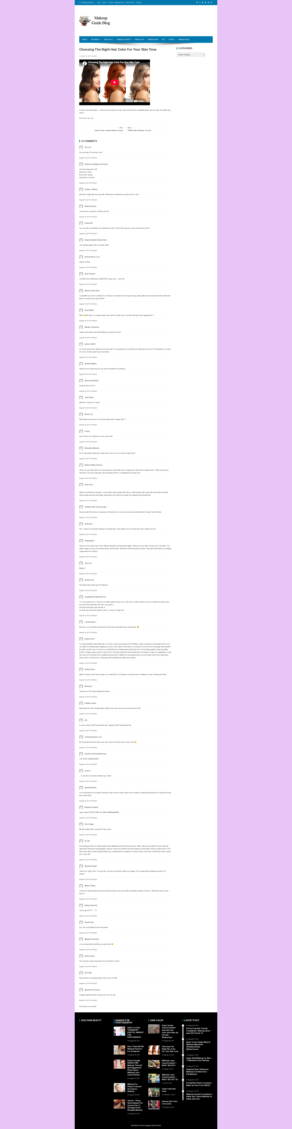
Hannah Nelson (90, 788)
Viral (147, 1125)
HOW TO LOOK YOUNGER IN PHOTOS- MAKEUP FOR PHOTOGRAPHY (135, 1032)
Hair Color (90, 118)
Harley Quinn (90, 956)
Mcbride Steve (90, 206)
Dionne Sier (89, 922)
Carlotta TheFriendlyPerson (95, 754)
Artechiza (88, 686)
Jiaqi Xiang (89, 397)
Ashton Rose (90, 639)
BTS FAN (88, 973)
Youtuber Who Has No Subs (95, 507)
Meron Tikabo (90, 886)
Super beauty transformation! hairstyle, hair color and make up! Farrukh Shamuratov (170, 1031)
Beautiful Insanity (91, 807)
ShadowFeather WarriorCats (96, 240)
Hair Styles (108, 39)
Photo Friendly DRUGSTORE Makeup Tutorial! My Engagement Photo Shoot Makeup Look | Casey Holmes (134, 1068)
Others (171, 39)
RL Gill (87, 841)
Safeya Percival (91, 905)
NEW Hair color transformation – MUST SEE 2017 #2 (170, 1077)
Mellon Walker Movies (93, 465)
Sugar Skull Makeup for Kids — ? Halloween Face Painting (199, 1059)
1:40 (80, 759)
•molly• (87, 431)
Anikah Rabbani (91, 364)
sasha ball (89, 223)
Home (99, 2)
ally (86, 720)
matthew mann (90, 703)
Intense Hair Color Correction (170, 1102)
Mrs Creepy (89, 824)
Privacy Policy (129, 2)
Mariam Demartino (92, 327)
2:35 (84, 436)
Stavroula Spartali (91, 380)
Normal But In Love (92, 257)
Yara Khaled (89, 310)
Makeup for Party (123, 39)
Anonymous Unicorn (92, 990)
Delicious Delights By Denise (96, 164)
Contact (110, 2)
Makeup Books (184, 39)
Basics (84, 39)
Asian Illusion (90, 274)
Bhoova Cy (89, 414)
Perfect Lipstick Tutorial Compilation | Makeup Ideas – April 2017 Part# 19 (198, 1030)
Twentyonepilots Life (93, 737)
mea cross (89, 484)
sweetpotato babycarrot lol (95, 597)
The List (88, 147)
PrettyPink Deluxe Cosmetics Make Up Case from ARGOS (199, 1084)
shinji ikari (88, 524)
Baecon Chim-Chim (92, 291)
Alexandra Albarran (92, 448)
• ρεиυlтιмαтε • (90, 622)
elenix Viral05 (90, 344)
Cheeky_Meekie (91, 189)
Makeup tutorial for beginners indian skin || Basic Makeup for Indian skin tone (199, 1096)
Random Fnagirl (91, 866)
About (105, 2)
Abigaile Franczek (92, 939)
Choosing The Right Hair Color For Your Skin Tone (170, 1048)
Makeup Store (119, 2)
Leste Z (88, 771)
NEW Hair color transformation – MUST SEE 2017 (169, 1063)
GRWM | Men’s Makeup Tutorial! (139, 129)
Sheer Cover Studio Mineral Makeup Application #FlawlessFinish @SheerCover (198, 1045)
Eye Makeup (95, 39)
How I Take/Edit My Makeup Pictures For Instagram (135, 1048)
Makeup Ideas (153, 39)
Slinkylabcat (89, 541)
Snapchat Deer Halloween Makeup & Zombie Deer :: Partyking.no (197, 1071)
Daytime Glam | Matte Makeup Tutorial (109, 129)
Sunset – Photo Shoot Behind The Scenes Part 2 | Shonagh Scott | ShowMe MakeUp (135, 1105)
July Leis (88, 563)
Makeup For (139, 39)
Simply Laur (89, 580)
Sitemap (138, 2)
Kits (163, 39)
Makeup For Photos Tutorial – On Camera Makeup (134, 1087)
